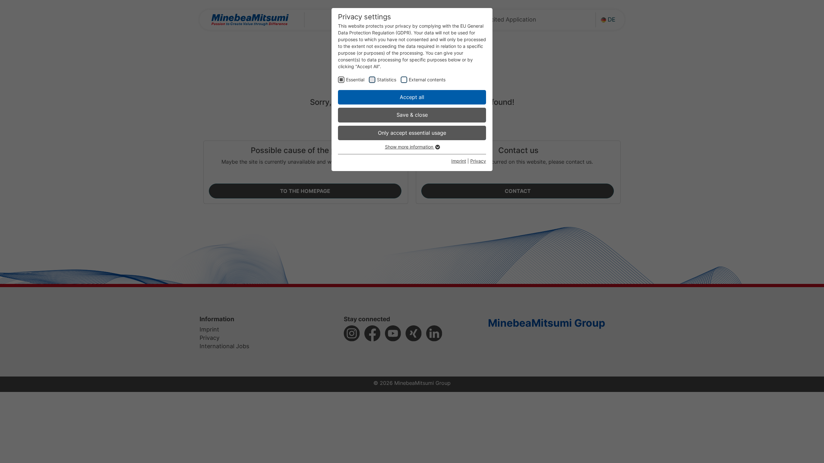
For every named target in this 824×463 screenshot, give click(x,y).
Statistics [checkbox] (386, 79)
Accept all (412, 97)
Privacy (478, 161)
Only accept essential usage (412, 133)
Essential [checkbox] (355, 79)
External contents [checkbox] (427, 79)
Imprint (458, 161)
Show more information (410, 147)
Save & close (412, 115)
